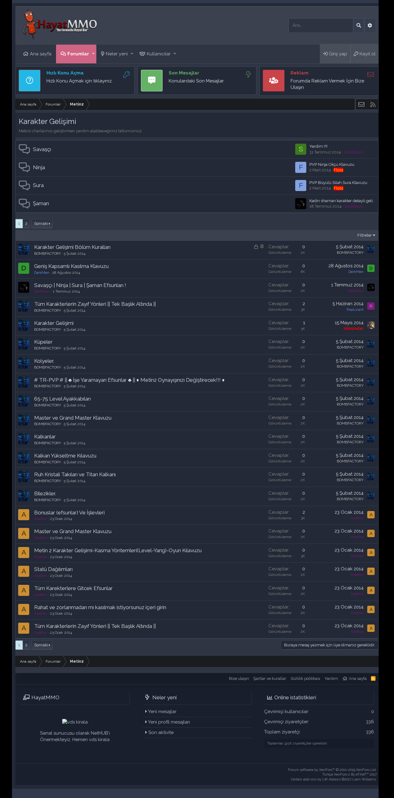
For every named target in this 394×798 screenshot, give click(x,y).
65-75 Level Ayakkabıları (62, 399)
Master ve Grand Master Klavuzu (72, 418)
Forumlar (78, 54)
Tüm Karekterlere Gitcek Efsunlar (73, 588)
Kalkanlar (45, 436)
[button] (93, 54)
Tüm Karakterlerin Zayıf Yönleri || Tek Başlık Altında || (95, 304)
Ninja (39, 167)
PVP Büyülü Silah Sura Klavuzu (338, 182)
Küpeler (43, 342)
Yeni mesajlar (162, 711)
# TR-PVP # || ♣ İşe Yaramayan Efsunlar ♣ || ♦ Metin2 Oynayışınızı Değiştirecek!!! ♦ (129, 380)
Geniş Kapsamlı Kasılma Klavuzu (71, 266)
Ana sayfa (40, 54)
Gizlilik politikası (305, 678)
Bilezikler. (45, 493)
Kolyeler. (44, 361)
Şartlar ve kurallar (269, 678)
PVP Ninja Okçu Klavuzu (331, 164)
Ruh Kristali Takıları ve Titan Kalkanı (75, 474)
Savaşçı (42, 149)
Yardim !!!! (318, 146)
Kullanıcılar (159, 54)
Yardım (331, 678)
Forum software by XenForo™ (332, 770)
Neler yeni (117, 54)
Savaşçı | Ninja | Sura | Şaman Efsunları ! (80, 285)
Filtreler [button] (364, 235)
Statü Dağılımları (53, 569)
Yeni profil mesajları (169, 722)
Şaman (41, 203)
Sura (38, 185)
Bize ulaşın (239, 678)
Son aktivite (161, 732)
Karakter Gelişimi (54, 323)
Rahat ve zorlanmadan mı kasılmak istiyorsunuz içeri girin (100, 607)
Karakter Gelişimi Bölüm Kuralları (72, 247)
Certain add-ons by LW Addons (334, 779)
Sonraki (41, 223)
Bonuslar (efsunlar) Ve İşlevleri (69, 512)
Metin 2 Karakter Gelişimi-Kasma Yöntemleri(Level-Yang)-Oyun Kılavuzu (118, 550)
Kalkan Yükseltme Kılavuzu (65, 456)
